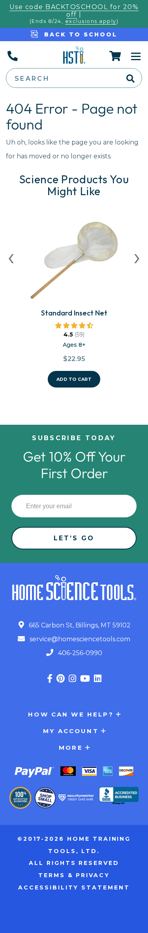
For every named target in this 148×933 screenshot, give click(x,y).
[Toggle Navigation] (136, 56)
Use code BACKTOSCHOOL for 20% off (74, 10)
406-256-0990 (79, 653)
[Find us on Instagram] (72, 678)
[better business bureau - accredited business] (119, 796)
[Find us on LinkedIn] (97, 678)
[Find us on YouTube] (85, 678)
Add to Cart (74, 379)
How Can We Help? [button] (70, 714)
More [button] (71, 747)
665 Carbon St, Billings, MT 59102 (79, 625)
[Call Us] (12, 56)
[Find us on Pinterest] (60, 678)
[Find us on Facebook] (49, 678)
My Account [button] (71, 731)
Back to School (79, 34)
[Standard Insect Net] (74, 263)
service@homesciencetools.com (79, 639)
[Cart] (115, 56)
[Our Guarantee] (20, 798)
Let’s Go (74, 538)
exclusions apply (90, 21)
